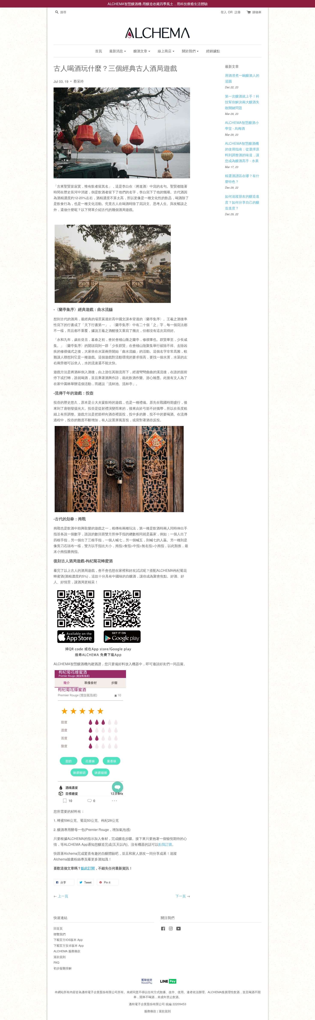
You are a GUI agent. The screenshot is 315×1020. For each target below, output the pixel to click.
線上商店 (165, 50)
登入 (224, 12)
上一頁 (63, 896)
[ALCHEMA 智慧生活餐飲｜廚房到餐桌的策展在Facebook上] (163, 929)
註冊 (238, 12)
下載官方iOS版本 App (68, 939)
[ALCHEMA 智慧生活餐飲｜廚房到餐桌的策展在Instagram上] (170, 929)
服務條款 (150, 1011)
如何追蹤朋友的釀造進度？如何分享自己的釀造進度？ (242, 202)
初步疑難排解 (63, 968)
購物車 (256, 12)
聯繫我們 (60, 934)
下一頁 (181, 896)
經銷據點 (213, 50)
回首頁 (58, 928)
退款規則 (60, 957)
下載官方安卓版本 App (69, 945)
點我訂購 (165, 844)
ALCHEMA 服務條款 (67, 951)
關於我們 (189, 50)
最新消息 (116, 50)
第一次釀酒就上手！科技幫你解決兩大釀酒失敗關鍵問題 (242, 102)
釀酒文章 (141, 50)
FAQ (56, 962)
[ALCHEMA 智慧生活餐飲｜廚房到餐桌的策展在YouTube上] (178, 929)
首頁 (98, 50)
